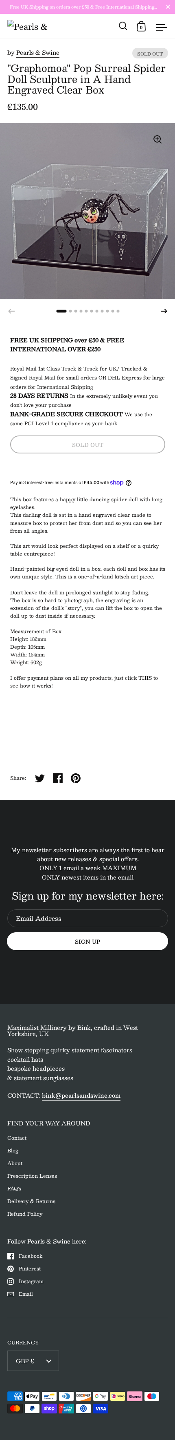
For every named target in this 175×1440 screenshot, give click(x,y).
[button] (164, 311)
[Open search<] (123, 26)
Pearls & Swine (37, 52)
